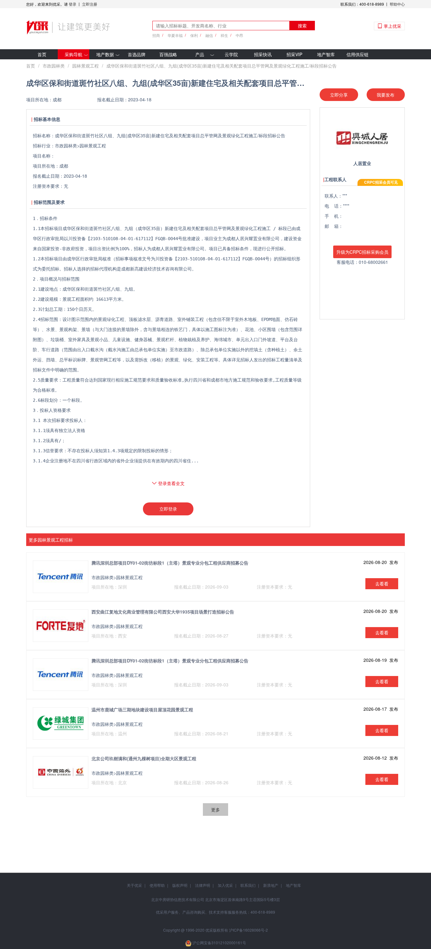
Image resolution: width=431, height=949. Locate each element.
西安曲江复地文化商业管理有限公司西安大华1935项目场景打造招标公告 (163, 611)
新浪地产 (270, 885)
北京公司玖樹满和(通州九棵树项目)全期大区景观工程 (144, 758)
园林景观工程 (85, 65)
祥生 (224, 35)
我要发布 (385, 95)
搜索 (302, 25)
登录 (72, 4)
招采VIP (294, 54)
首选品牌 (136, 54)
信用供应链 (357, 54)
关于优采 (134, 885)
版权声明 (179, 885)
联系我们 (248, 885)
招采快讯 (263, 54)
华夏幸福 (175, 35)
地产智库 (326, 54)
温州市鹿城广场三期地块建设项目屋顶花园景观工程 (142, 709)
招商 (156, 35)
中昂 (239, 35)
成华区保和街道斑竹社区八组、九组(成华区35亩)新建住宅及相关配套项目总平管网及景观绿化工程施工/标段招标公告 (221, 65)
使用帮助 (157, 885)
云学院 (231, 54)
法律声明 (202, 885)
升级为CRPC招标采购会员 (362, 252)
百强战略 (168, 54)
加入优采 (225, 885)
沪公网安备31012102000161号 (219, 942)
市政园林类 (54, 65)
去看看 (381, 583)
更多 (215, 809)
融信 (209, 35)
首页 (42, 54)
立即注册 (89, 4)
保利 (194, 35)
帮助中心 (397, 4)
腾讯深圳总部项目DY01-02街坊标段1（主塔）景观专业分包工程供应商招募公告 (170, 563)
